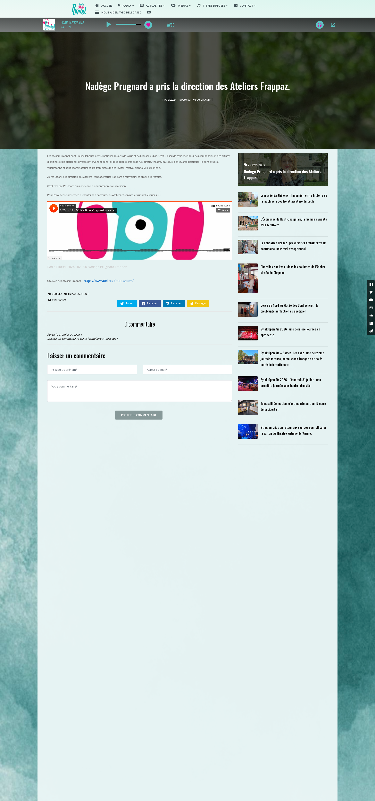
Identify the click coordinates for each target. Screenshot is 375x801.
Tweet (129, 303)
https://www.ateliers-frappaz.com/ (109, 281)
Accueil (105, 5)
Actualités (153, 5)
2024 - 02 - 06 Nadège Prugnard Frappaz (97, 267)
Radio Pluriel (56, 267)
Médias (182, 5)
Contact (245, 5)
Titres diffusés (212, 5)
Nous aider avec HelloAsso (120, 12)
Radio (125, 5)
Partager (152, 303)
